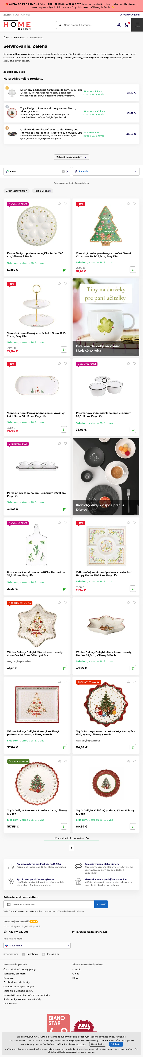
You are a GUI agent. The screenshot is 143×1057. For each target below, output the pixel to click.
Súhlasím (116, 1044)
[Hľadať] (60, 25)
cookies (81, 1044)
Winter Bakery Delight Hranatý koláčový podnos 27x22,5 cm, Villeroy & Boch (33, 733)
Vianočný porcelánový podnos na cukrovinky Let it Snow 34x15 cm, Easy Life (36, 414)
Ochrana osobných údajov (18, 986)
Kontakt (76, 969)
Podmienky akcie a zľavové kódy (22, 999)
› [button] (15, 71)
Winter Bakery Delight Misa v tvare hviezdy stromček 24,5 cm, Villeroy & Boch (35, 654)
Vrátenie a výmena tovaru (18, 990)
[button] (137, 25)
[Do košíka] (64, 270)
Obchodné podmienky (16, 982)
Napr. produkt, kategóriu (78, 25)
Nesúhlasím (97, 1044)
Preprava (8, 978)
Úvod (6, 37)
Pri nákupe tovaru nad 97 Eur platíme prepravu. (41, 867)
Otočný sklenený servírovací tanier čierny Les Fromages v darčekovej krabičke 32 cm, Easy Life (51, 131)
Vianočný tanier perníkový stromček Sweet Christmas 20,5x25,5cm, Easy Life (103, 255)
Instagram (53, 954)
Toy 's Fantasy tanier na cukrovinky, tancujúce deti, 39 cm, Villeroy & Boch (105, 733)
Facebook (32, 954)
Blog (75, 978)
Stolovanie (19, 37)
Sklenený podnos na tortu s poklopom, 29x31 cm (51, 89)
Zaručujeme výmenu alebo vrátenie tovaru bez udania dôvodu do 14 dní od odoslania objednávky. (109, 870)
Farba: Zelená (42, 190)
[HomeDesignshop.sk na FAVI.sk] (84, 1030)
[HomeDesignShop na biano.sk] (58, 1030)
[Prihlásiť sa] (119, 24)
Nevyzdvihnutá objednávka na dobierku (26, 995)
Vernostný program (14, 973)
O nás (75, 973)
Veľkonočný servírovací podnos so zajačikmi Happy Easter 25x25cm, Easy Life (104, 574)
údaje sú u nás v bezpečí (21, 911)
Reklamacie (10, 1003)
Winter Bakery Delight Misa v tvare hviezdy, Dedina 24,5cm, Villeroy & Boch (104, 654)
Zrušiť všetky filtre (16, 190)
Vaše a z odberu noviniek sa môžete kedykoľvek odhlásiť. (44, 911)
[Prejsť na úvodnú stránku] (17, 25)
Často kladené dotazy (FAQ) (19, 969)
